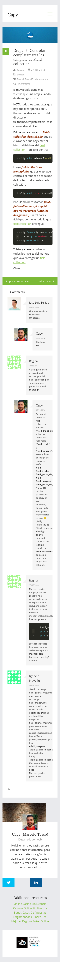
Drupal (20, 74)
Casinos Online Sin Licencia (30, 908)
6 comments (24, 83)
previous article (18, 281)
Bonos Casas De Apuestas (30, 912)
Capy (39, 333)
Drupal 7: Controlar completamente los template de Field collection (29, 57)
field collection (22, 224)
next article (44, 281)
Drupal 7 (29, 79)
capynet (21, 70)
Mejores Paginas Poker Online (30, 921)
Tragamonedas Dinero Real (30, 917)
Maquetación (41, 79)
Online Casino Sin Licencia (30, 904)
